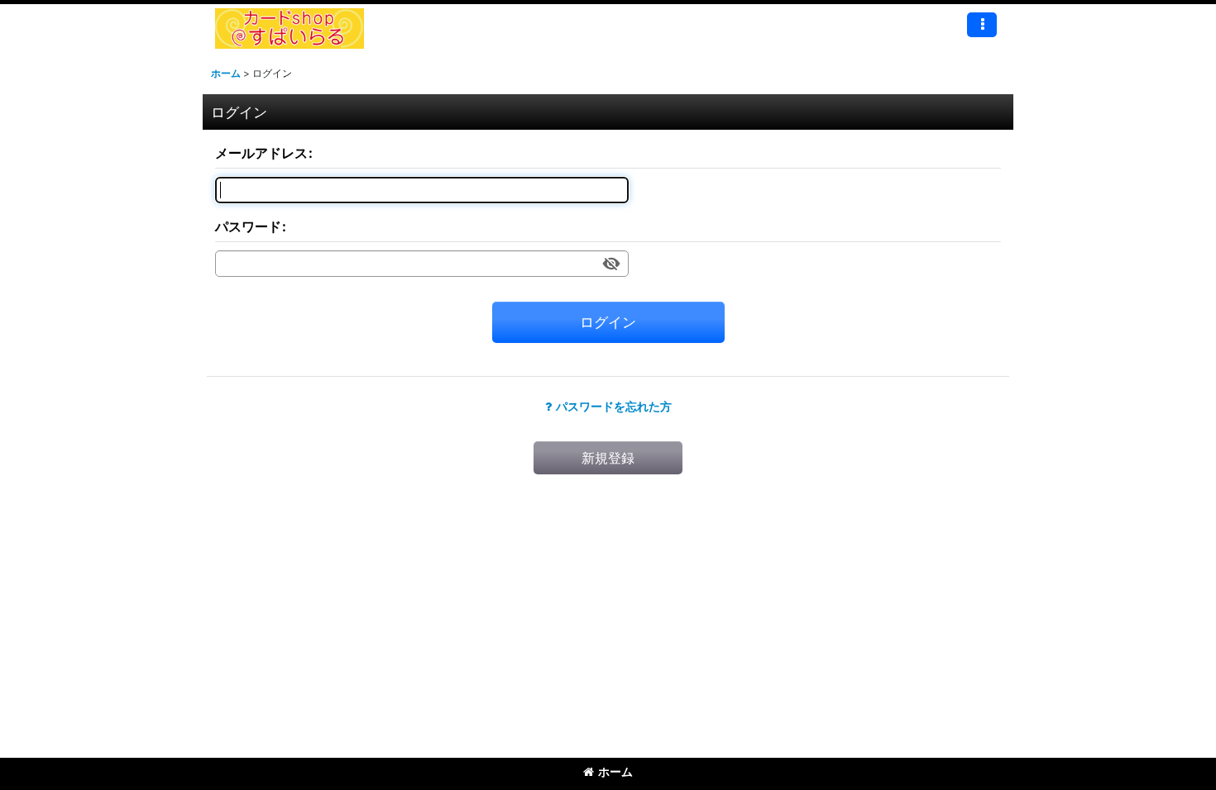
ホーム (615, 771)
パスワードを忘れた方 (614, 406)
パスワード (248, 226)
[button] (982, 24)
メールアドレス (261, 153)
